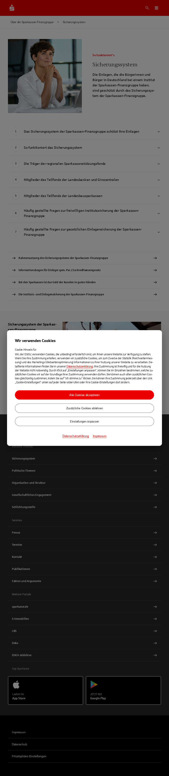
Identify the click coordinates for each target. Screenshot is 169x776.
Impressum (100, 436)
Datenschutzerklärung (79, 366)
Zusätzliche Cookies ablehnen (84, 408)
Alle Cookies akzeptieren (84, 395)
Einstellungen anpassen (84, 421)
